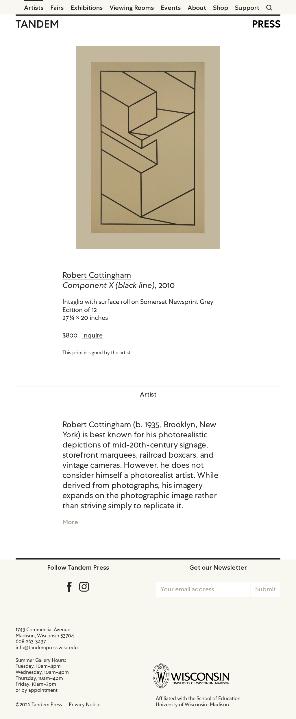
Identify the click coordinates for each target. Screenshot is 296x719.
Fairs (57, 7)
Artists (33, 7)
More (70, 522)
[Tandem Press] (37, 24)
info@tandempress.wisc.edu (47, 647)
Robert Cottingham (96, 275)
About (197, 7)
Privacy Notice (84, 704)
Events (171, 7)
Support (247, 7)
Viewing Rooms (132, 7)
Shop (220, 7)
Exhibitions (87, 7)
